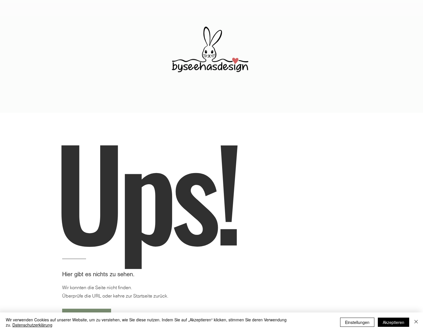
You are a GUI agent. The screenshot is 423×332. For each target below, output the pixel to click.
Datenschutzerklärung (32, 325)
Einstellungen (357, 322)
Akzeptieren (393, 322)
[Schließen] (416, 322)
